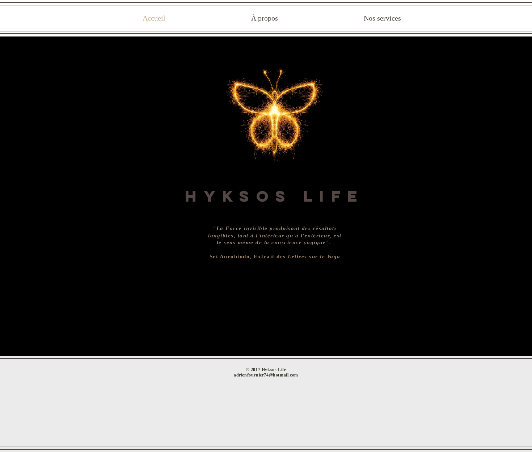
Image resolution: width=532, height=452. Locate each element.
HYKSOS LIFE (274, 196)
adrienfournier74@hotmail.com (266, 375)
